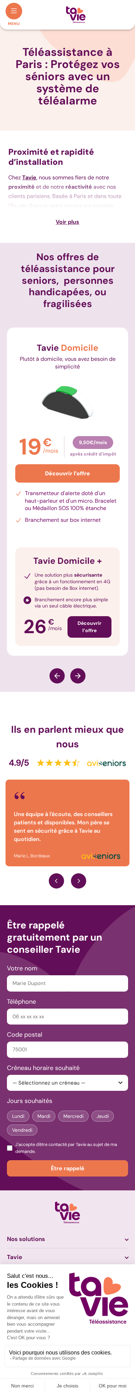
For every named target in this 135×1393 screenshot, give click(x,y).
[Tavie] (76, 14)
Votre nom (22, 968)
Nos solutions (26, 1239)
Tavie (14, 1257)
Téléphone (21, 1001)
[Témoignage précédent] (56, 881)
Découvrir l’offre (67, 473)
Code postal (24, 1034)
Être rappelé (67, 1168)
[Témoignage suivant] (78, 881)
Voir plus (67, 222)
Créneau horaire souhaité (43, 1068)
